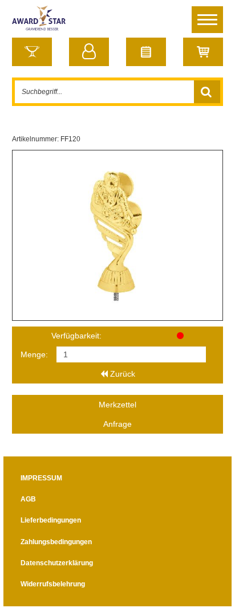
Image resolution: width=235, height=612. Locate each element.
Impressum (41, 478)
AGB (28, 499)
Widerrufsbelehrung (53, 584)
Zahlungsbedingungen (56, 542)
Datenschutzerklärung (57, 563)
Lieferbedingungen (51, 520)
